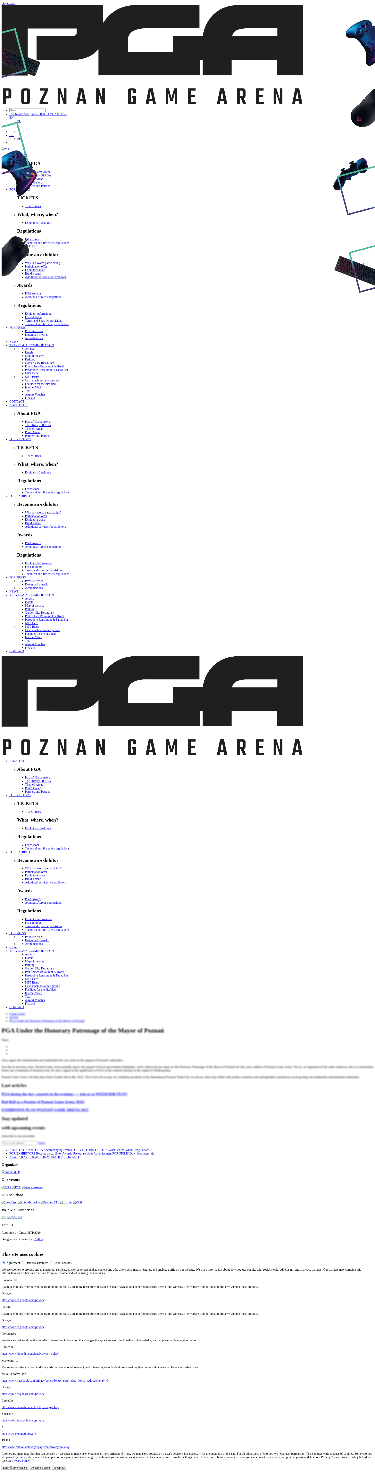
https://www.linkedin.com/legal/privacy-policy (30, 1353)
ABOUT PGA (18, 405)
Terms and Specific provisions (43, 570)
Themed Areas (34, 428)
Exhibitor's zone (35, 519)
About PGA (35, 1150)
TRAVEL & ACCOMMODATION (31, 595)
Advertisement (103, 1153)
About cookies (62, 1263)
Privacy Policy (21, 1460)
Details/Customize (37, 1263)
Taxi (27, 391)
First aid (30, 398)
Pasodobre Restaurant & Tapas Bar (46, 619)
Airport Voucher (35, 394)
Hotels (29, 602)
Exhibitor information (38, 563)
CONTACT (16, 401)
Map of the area (34, 605)
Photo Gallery (33, 432)
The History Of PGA (38, 425)
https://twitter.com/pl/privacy (19, 1433)
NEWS (13, 591)
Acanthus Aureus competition (43, 546)
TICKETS (101, 1150)
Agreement (13, 1263)
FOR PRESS (17, 577)
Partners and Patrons (37, 435)
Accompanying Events (58, 1150)
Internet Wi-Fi (33, 387)
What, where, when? (121, 1150)
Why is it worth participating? (43, 512)
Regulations (142, 1150)
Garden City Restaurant (39, 612)
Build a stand (33, 523)
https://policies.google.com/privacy (23, 1300)
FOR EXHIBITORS (22, 496)
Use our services (83, 1153)
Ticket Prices (33, 455)
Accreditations (34, 588)
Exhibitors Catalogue (38, 472)
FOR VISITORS (20, 439)
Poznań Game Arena (38, 421)
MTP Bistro (32, 377)
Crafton (38, 1239)
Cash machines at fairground (42, 380)
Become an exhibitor (49, 1153)
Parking (30, 609)
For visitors (32, 488)
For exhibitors (33, 566)
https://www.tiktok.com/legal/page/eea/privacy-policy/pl (36, 1447)
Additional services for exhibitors (45, 526)
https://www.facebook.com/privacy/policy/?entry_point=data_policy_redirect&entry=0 (55, 1380)
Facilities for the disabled (40, 384)
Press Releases (34, 581)
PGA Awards (33, 543)
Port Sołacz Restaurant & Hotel (44, 616)
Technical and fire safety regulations (47, 492)
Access (29, 598)
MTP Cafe (31, 623)
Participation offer (36, 516)
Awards (67, 1153)
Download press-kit (37, 584)
